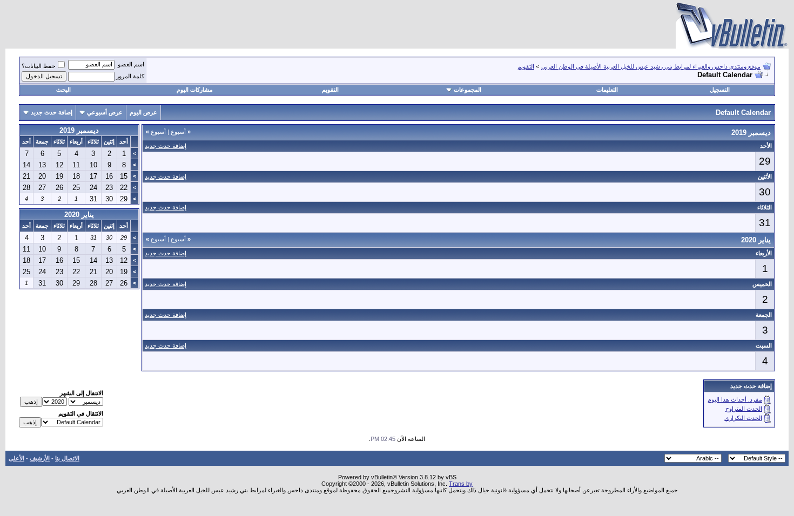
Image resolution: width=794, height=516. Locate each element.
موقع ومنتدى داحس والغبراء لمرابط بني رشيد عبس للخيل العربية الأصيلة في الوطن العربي (651, 66)
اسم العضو (131, 64)
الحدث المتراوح (743, 408)
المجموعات (467, 89)
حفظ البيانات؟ (39, 66)
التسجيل (720, 89)
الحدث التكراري (743, 418)
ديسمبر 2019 (79, 130)
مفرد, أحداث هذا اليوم (735, 399)
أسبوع (181, 131)
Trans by (461, 483)
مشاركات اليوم (195, 89)
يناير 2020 (79, 215)
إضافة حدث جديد (51, 112)
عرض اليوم (143, 112)
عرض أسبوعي (105, 112)
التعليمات (607, 89)
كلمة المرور (130, 76)
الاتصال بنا (67, 458)
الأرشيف (40, 458)
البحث (63, 89)
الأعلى (16, 458)
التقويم (525, 66)
